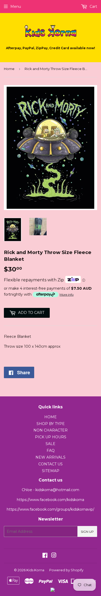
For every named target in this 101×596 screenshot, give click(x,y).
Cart (93, 6)
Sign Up (87, 532)
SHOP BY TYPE (51, 423)
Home (9, 69)
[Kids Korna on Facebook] (45, 556)
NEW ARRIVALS (50, 457)
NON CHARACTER (50, 430)
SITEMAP (50, 470)
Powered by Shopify (66, 570)
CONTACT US (50, 464)
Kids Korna (35, 570)
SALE (50, 443)
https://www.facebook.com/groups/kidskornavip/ (50, 509)
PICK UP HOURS (50, 437)
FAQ (51, 450)
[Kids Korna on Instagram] (53, 556)
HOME (50, 417)
